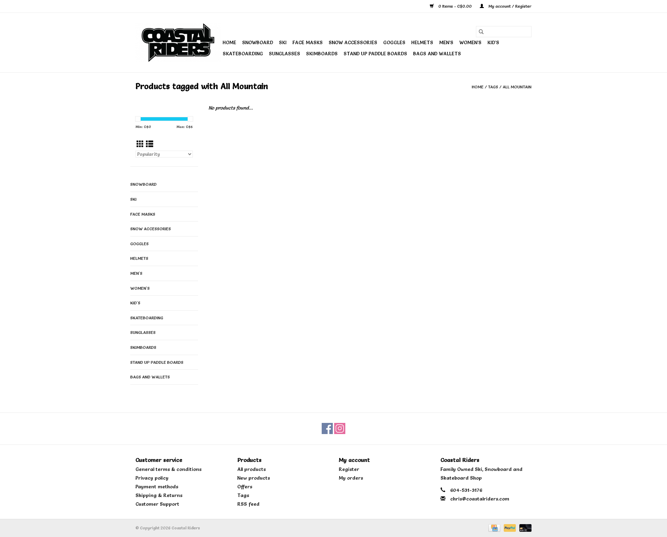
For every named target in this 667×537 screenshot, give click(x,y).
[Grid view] (140, 144)
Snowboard (257, 42)
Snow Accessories (353, 42)
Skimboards (322, 53)
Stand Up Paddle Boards (375, 53)
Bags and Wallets (437, 53)
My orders (351, 478)
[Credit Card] (493, 526)
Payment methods (156, 486)
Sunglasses (284, 53)
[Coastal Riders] (178, 42)
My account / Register (509, 6)
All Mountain (517, 86)
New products (253, 478)
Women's (470, 42)
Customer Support (157, 504)
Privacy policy (151, 478)
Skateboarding (243, 53)
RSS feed (248, 504)
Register (349, 469)
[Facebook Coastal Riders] (327, 428)
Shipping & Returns (158, 495)
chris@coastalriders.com (479, 499)
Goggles (394, 42)
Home (229, 42)
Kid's (493, 42)
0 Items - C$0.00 (455, 6)
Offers (244, 486)
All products (251, 469)
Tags (493, 86)
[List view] (149, 144)
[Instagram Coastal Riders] (339, 428)
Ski (283, 42)
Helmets (422, 42)
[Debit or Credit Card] (524, 526)
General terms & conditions (168, 469)
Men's (446, 42)
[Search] (481, 31)
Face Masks (308, 42)
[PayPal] (509, 526)
